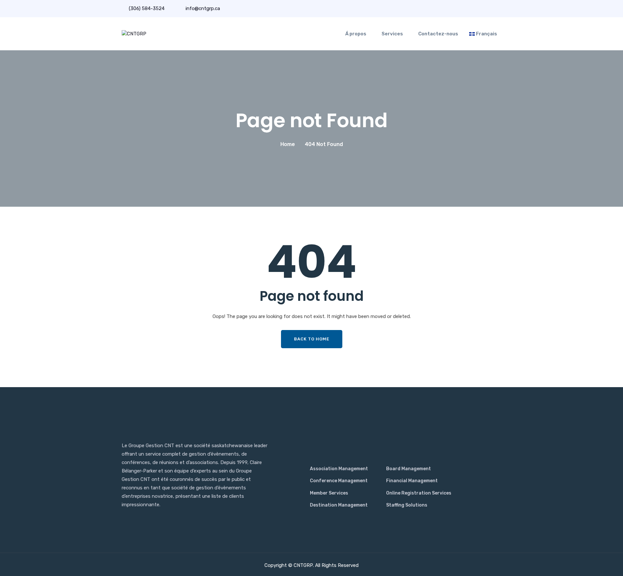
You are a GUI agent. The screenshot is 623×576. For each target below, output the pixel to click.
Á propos (355, 34)
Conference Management (339, 481)
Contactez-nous (438, 34)
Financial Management (412, 481)
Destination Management (339, 505)
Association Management (339, 469)
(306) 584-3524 (147, 8)
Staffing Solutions (406, 505)
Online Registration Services (418, 493)
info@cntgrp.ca (202, 8)
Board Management (408, 469)
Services (392, 34)
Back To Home (311, 339)
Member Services (329, 493)
